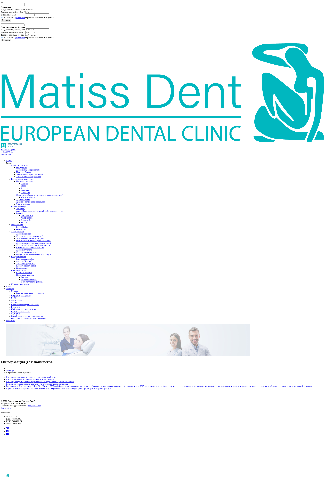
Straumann (25, 188)
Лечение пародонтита (25, 263)
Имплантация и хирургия (22, 179)
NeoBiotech (26, 190)
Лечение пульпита (24, 250)
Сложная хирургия (19, 165)
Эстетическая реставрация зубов (30, 238)
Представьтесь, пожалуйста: (13, 9)
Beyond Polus (22, 227)
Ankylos (24, 183)
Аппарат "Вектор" (24, 261)
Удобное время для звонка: (12, 35)
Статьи (14, 302)
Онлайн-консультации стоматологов (27, 316)
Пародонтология (18, 257)
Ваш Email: (6, 15)
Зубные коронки (23, 204)
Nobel (23, 186)
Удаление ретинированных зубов (30, 202)
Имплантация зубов (25, 181)
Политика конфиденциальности (25, 305)
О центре (10, 289)
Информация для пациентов (23, 309)
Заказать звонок (6, 154)
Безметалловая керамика (32, 282)
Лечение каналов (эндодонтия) (29, 236)
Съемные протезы (24, 273)
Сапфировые (26, 218)
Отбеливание (17, 225)
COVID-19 (15, 314)
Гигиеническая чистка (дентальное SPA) (33, 241)
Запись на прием (8, 149)
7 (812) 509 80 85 (8, 152)
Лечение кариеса (23, 234)
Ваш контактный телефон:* (13, 12)
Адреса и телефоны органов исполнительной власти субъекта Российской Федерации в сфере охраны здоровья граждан (58, 388)
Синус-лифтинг (28, 197)
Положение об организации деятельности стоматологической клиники (37, 384)
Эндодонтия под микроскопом (29, 174)
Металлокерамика (29, 279)
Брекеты (19, 213)
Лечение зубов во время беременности (33, 245)
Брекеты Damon (28, 220)
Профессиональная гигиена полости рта (33, 254)
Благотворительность (20, 311)
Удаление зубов (23, 199)
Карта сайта (6, 408)
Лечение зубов (17, 231)
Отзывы (14, 291)
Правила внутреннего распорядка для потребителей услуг (31, 377)
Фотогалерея (16, 300)
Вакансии (15, 307)
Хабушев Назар (34, 406)
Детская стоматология (20, 284)
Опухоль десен (22, 268)
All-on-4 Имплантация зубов (28, 177)
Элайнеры (20, 209)
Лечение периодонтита (26, 252)
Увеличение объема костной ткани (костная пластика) (39, 195)
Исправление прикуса (20, 206)
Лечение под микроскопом (27, 170)
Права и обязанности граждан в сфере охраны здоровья (30, 379)
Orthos (24, 222)
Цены (8, 286)
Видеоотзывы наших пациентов (30, 293)
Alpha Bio (25, 193)
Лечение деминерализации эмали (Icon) (33, 243)
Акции (9, 161)
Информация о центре (20, 295)
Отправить (6, 20)
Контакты (10, 321)
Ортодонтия (21, 167)
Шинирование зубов (25, 259)
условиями (20, 18)
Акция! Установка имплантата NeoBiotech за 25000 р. (39, 211)
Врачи (14, 298)
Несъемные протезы (25, 275)
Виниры (25, 277)
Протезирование (18, 270)
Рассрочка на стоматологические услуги (28, 318)
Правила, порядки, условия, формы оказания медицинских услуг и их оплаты (40, 382)
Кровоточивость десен (26, 266)
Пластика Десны (23, 172)
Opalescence (21, 229)
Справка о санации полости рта (30, 247)
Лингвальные (27, 215)
